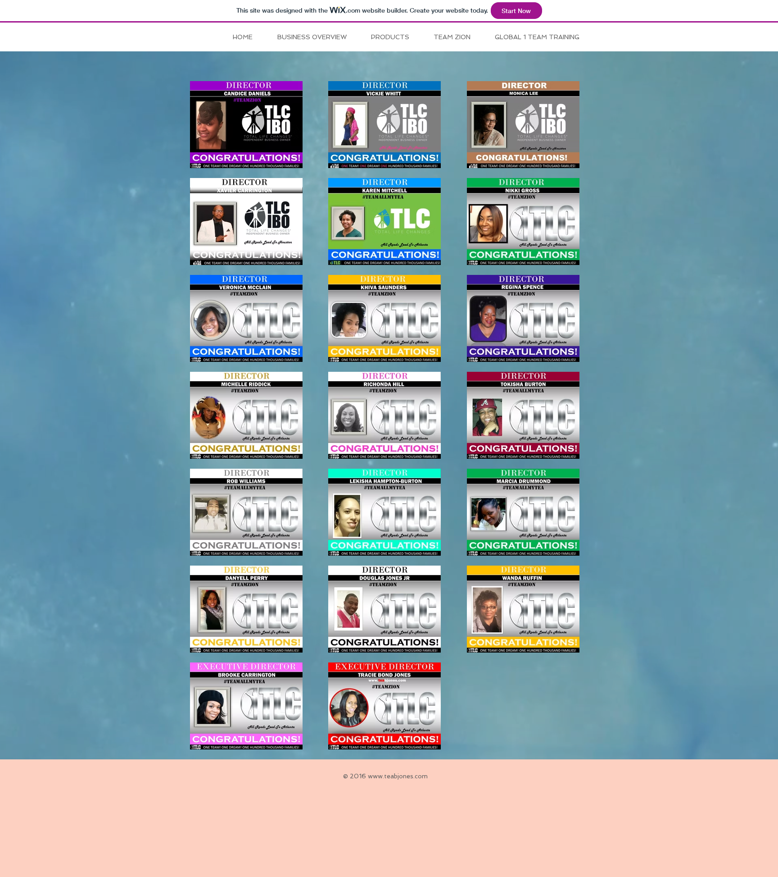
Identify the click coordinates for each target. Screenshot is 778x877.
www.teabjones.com (398, 776)
